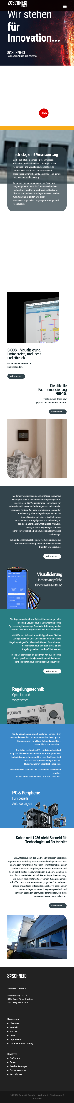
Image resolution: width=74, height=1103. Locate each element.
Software (15, 1058)
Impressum (15, 1039)
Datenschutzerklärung (21, 1043)
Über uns (14, 1023)
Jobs (12, 1035)
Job (44, 113)
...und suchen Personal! (32, 90)
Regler (13, 1062)
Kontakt (14, 1027)
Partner (14, 1031)
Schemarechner (18, 1070)
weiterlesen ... (16, 376)
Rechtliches (16, 1074)
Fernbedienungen (18, 1066)
